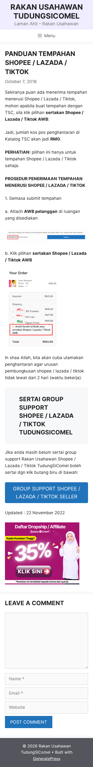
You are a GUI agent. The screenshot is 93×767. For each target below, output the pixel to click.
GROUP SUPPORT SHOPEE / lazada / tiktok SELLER (46, 493)
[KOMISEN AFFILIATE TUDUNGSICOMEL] (42, 582)
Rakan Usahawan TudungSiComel (46, 11)
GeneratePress (46, 758)
